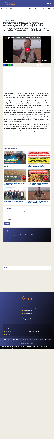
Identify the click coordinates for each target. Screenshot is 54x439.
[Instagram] (27, 319)
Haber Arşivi (8, 334)
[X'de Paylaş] (6, 65)
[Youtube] (29, 319)
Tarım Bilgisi (43, 9)
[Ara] (48, 3)
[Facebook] (22, 319)
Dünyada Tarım (30, 9)
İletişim (49, 339)
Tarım (2, 9)
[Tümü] (49, 231)
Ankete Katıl (8, 239)
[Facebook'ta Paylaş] (4, 65)
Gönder (7, 223)
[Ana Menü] (50, 3)
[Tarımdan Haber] (10, 3)
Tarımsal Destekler (11, 9)
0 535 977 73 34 (28, 311)
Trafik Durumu (8, 328)
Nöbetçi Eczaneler (10, 326)
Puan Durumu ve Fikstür (34, 328)
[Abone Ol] (47, 65)
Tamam (11, 348)
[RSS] (32, 319)
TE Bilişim (30, 343)
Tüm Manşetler (8, 331)
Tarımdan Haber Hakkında (9, 339)
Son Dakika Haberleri (34, 331)
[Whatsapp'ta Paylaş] (9, 65)
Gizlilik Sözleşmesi (38, 339)
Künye (45, 339)
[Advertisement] (27, 255)
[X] (24, 319)
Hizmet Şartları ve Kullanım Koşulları (24, 339)
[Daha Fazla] (12, 65)
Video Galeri (6, 20)
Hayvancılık (21, 9)
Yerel (36, 9)
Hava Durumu (33, 326)
